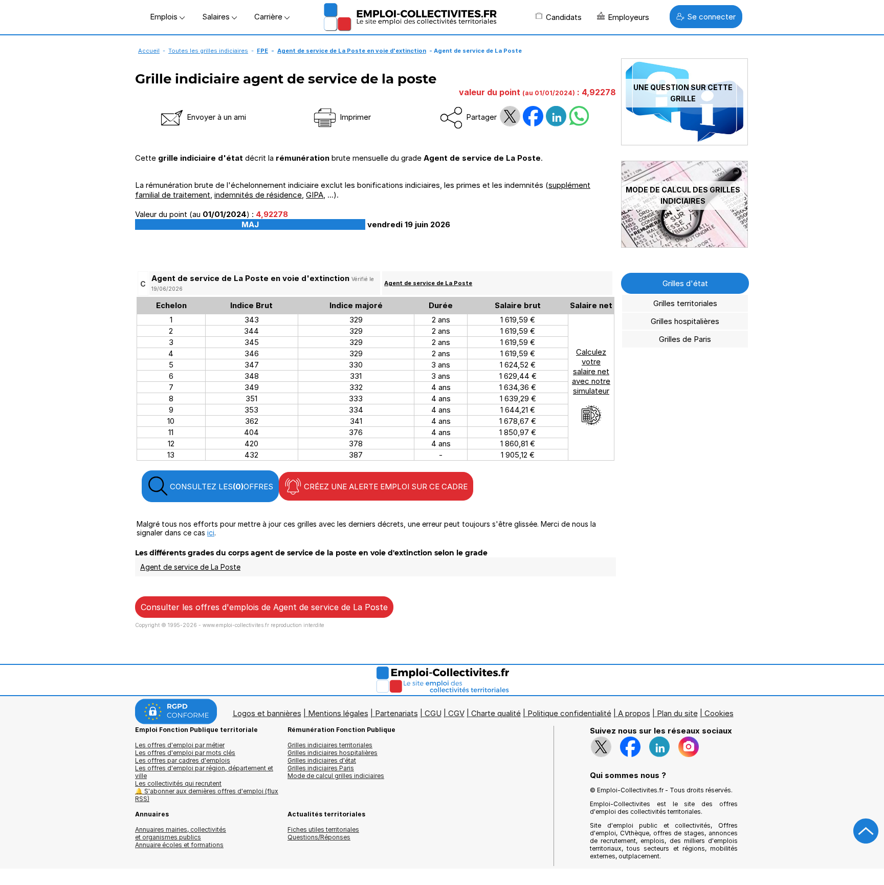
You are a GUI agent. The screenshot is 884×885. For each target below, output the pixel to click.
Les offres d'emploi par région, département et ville (204, 772)
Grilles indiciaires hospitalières (333, 753)
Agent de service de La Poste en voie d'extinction (351, 50)
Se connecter (711, 16)
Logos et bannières (267, 713)
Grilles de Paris (685, 339)
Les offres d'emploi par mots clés (185, 753)
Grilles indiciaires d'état (322, 760)
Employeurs (628, 17)
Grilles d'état (685, 283)
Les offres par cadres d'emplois (182, 760)
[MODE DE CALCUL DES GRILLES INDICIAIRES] (684, 245)
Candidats (564, 17)
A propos (634, 713)
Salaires (217, 16)
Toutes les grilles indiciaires (208, 50)
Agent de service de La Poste (428, 283)
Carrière (269, 16)
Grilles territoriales (685, 303)
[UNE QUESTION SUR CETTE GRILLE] (684, 142)
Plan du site (677, 713)
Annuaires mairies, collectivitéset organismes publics (180, 833)
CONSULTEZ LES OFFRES (220, 486)
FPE (262, 50)
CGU (433, 713)
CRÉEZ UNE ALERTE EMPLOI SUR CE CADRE (385, 486)
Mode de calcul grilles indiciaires (336, 776)
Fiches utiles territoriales (323, 829)
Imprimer (354, 117)
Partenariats (396, 713)
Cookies (719, 713)
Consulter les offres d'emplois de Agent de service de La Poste (264, 607)
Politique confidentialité (569, 713)
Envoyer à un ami (215, 117)
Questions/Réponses (319, 837)
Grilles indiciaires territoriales (330, 745)
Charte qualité (496, 713)
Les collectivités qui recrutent (178, 783)
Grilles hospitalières (685, 321)
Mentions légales (338, 713)
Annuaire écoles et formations (179, 845)
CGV (456, 713)
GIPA (314, 195)
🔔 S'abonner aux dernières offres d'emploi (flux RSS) (206, 795)
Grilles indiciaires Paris (321, 768)
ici (210, 532)
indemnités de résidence (258, 195)
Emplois (165, 16)
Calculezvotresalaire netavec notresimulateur (591, 371)
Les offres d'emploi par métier (180, 745)
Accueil (149, 50)
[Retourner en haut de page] (866, 831)
